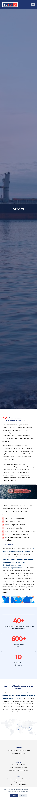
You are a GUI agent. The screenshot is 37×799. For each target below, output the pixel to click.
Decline (23, 795)
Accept (14, 795)
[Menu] (33, 4)
